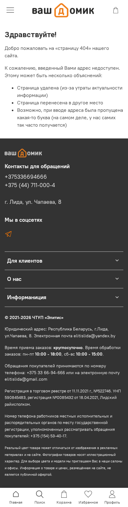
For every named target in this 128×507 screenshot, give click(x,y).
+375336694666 (26, 176)
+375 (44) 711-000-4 (30, 185)
